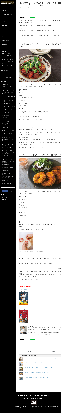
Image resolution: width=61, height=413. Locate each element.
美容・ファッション (6, 40)
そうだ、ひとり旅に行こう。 (7, 121)
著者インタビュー (5, 44)
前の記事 (29, 351)
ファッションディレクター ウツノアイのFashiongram (8, 131)
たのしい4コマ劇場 (5, 123)
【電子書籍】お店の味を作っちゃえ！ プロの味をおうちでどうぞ (36, 377)
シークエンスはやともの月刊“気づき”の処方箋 (8, 57)
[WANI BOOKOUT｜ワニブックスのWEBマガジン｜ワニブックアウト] (7, 3)
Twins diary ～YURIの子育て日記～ (8, 104)
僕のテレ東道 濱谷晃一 (6, 153)
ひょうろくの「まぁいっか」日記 (7, 59)
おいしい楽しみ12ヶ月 (6, 112)
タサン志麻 (57, 7)
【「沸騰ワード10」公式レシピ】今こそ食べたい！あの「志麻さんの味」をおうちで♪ (40, 367)
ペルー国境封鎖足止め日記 (6, 137)
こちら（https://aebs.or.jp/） (40, 407)
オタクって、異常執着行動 (6, 55)
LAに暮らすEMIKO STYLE (6, 103)
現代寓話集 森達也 (5, 170)
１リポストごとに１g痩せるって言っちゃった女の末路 (8, 101)
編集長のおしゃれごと (5, 180)
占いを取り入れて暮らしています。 (8, 90)
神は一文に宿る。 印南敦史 (7, 171)
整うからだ (4, 94)
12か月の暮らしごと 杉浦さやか (7, 99)
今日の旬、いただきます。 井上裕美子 (8, 152)
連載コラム (4, 51)
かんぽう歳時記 (4, 117)
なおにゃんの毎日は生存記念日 (7, 127)
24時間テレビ (52, 7)
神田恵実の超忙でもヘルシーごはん (8, 176)
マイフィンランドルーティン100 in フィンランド (8, 145)
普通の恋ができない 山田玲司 (7, 166)
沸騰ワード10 (32, 8)
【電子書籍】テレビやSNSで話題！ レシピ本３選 (33, 362)
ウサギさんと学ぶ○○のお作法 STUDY (8, 109)
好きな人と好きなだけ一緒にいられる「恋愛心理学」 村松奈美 (8, 157)
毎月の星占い (4, 197)
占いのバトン (4, 33)
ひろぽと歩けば (4, 129)
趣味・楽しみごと (5, 48)
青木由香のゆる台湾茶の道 (6, 183)
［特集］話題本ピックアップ (7, 75)
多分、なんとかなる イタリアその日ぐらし (8, 93)
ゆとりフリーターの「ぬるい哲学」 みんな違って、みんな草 (8, 88)
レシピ (3, 29)
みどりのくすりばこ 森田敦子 (7, 147)
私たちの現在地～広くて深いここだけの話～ (8, 178)
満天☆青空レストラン (38, 8)
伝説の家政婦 (22, 8)
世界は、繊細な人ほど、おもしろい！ (8, 148)
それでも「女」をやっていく (7, 86)
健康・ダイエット (5, 70)
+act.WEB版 (4, 10)
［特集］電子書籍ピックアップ (7, 77)
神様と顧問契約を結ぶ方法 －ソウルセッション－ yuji (8, 174)
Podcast (3, 18)
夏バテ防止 (26, 8)
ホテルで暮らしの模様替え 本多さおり (8, 142)
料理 (29, 8)
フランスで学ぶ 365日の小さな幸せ (8, 133)
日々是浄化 (4, 63)
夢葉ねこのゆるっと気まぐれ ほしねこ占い (8, 62)
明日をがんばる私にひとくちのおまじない (8, 66)
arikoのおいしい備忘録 (6, 53)
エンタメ (3, 21)
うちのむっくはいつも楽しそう (7, 110)
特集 (2, 74)
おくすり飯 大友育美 (5, 114)
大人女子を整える (5, 155)
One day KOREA (5, 84)
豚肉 (43, 8)
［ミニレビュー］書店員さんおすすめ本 (8, 97)
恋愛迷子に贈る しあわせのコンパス (8, 161)
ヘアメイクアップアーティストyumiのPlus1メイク (8, 135)
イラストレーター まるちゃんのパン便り (8, 107)
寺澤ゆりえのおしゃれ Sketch (7, 159)
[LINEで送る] (32, 17)
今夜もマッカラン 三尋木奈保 (7, 150)
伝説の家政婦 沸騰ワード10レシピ (26, 289)
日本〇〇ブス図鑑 (5, 162)
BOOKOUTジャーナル (6, 14)
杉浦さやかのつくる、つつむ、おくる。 (8, 168)
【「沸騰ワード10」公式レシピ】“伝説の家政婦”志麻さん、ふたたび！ (37, 372)
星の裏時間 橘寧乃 (5, 164)
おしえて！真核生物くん (6, 115)
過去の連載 (3, 81)
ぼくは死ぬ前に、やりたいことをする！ (8, 140)
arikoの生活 (4, 83)
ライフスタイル (5, 25)
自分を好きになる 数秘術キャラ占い (8, 182)
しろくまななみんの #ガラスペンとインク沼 (8, 119)
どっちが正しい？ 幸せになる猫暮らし (8, 125)
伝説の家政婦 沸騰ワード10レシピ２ (27, 307)
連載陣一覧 (4, 199)
